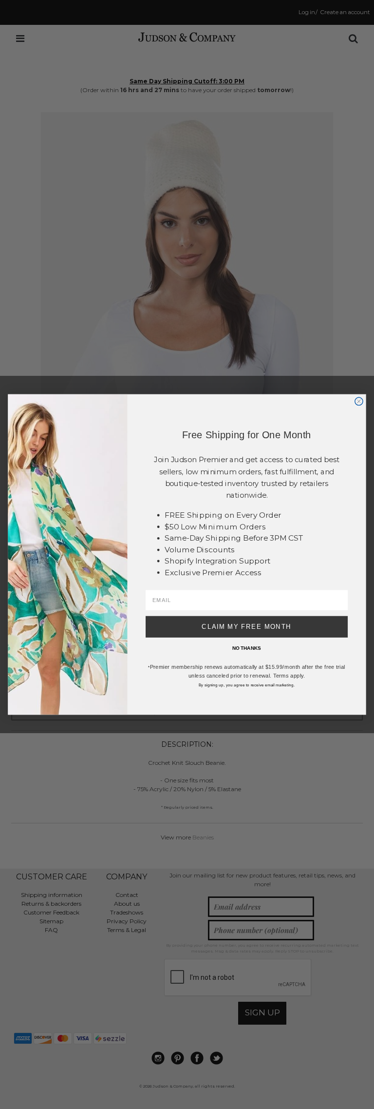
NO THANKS (246, 648)
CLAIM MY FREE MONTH (247, 626)
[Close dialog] (359, 401)
